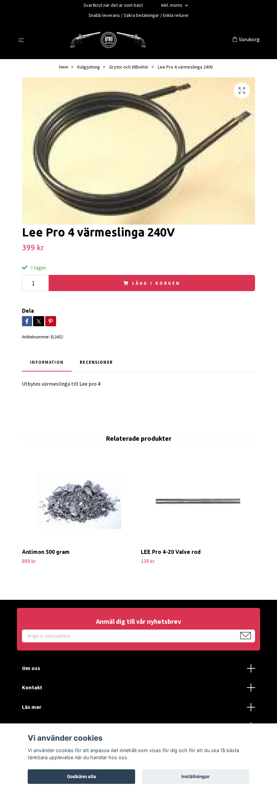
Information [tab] (47, 362)
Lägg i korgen (156, 283)
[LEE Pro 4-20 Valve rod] (198, 501)
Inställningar (195, 776)
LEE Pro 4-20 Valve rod (171, 552)
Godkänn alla (81, 776)
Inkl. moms (172, 5)
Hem (63, 67)
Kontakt (32, 687)
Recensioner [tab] (96, 362)
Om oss (31, 668)
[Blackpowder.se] (129, 40)
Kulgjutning (88, 67)
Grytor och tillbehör (129, 67)
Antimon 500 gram (46, 552)
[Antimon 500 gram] (79, 501)
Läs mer (31, 706)
